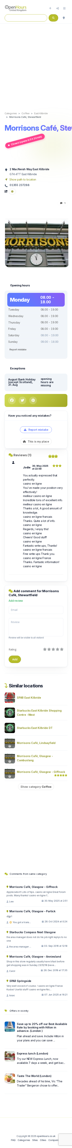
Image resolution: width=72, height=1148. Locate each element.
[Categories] (64, 8)
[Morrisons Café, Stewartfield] (37, 243)
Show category (36, 786)
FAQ (13, 1140)
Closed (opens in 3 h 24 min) (26, 140)
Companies (54, 1140)
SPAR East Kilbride (29, 697)
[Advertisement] (36, 63)
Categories (24, 1140)
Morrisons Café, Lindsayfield (36, 743)
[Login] (57, 8)
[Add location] (50, 8)
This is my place (38, 441)
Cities (43, 1140)
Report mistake (17, 349)
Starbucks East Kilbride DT (34, 727)
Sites (35, 1140)
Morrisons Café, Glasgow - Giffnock (41, 771)
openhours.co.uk (46, 1136)
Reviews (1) (22, 455)
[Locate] (63, 18)
